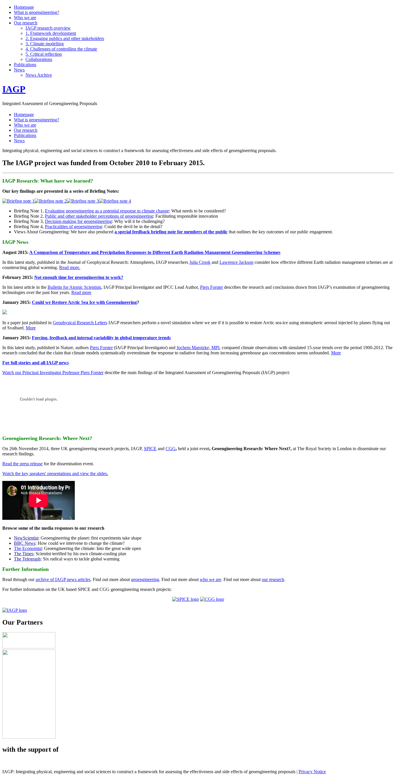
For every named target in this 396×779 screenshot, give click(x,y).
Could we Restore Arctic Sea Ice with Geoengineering (84, 302)
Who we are (25, 17)
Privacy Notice (312, 771)
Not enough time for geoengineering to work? (78, 277)
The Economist (28, 548)
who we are (210, 579)
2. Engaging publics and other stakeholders (65, 38)
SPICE (150, 448)
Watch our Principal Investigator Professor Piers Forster (52, 372)
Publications (25, 64)
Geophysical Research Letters (80, 322)
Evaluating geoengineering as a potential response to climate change (107, 210)
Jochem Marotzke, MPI (198, 347)
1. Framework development (51, 33)
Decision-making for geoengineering (78, 221)
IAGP (14, 89)
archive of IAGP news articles (63, 579)
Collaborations (39, 59)
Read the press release (22, 463)
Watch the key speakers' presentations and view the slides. (55, 473)
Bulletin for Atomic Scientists (74, 287)
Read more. (69, 267)
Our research (25, 22)
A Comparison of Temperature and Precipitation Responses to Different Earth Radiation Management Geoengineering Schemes (154, 252)
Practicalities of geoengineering (73, 226)
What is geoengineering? (36, 12)
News (19, 69)
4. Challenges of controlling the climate (61, 48)
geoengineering (145, 579)
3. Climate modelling (45, 43)
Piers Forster (211, 287)
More (31, 327)
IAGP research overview (48, 28)
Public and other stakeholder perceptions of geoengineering (99, 216)
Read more (81, 292)
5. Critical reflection (44, 54)
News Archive (39, 75)
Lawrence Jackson (236, 262)
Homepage (24, 7)
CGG (171, 448)
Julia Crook (199, 262)
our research (273, 579)
